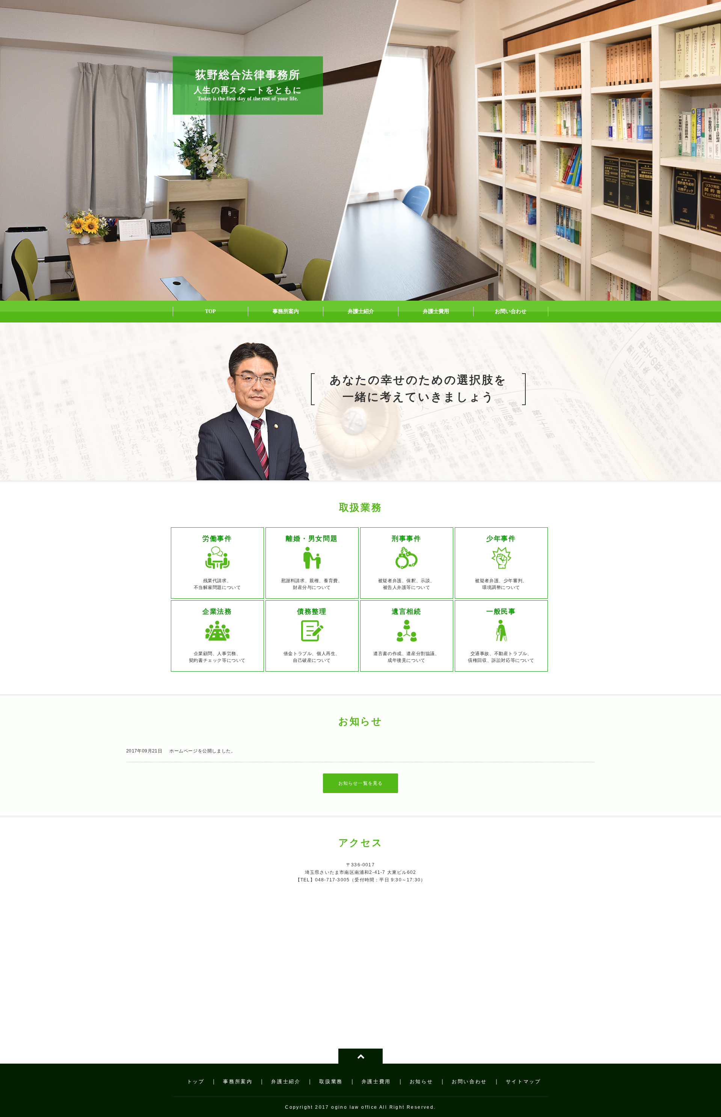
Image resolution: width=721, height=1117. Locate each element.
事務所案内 (237, 1081)
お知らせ (421, 1081)
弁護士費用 (376, 1081)
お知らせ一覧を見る (360, 783)
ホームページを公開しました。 (202, 751)
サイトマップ (523, 1081)
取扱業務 (330, 1081)
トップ (196, 1081)
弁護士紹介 (285, 1081)
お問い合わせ (469, 1081)
